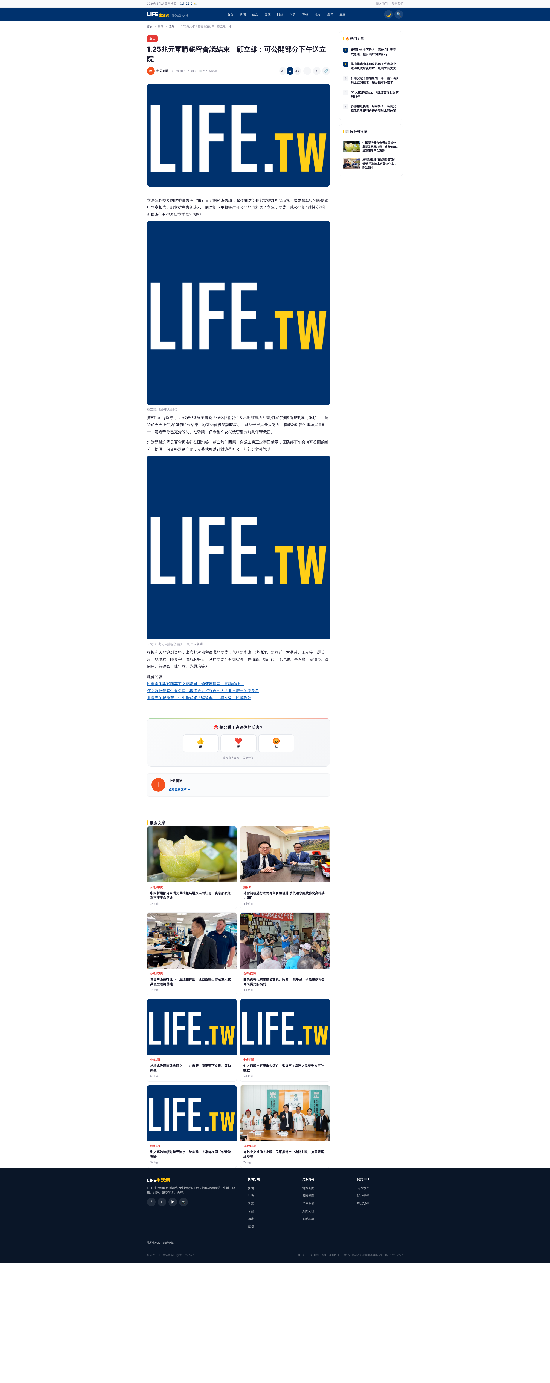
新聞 (243, 14)
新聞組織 (308, 1219)
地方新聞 (308, 1188)
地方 (318, 14)
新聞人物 (308, 1211)
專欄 (305, 14)
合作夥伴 (363, 1188)
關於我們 (382, 3)
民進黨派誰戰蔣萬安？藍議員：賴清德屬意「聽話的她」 (195, 684)
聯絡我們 (397, 3)
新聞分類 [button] (254, 1179)
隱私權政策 (153, 1242)
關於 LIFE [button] (363, 1179)
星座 (342, 14)
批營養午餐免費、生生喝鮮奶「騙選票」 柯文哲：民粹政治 (199, 698)
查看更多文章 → (179, 789)
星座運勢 (308, 1203)
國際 (330, 14)
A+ (297, 71)
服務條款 (168, 1242)
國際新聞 (308, 1195)
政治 (171, 26)
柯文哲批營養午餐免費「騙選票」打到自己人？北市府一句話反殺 (203, 690)
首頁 (230, 14)
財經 (280, 14)
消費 (293, 14)
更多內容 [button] (308, 1179)
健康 (268, 14)
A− (282, 70)
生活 (255, 14)
